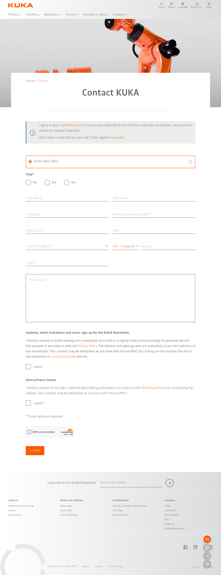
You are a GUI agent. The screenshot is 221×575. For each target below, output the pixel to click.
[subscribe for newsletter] (170, 483)
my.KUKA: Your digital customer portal (129, 506)
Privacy (98, 566)
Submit (35, 450)
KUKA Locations (172, 515)
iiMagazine (169, 524)
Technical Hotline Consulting (20, 506)
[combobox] (67, 246)
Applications (51, 14)
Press (167, 519)
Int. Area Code (118, 252)
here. (121, 138)
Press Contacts (15, 515)
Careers (168, 506)
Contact (30, 81)
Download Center (120, 515)
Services (70, 14)
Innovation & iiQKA (94, 14)
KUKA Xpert (117, 510)
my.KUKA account (72, 125)
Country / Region (34, 252)
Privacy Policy (87, 346)
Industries (31, 14)
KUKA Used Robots (68, 515)
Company (118, 14)
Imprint (86, 566)
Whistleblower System (175, 528)
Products (13, 14)
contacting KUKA (63, 357)
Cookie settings (115, 566)
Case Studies (66, 510)
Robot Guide (66, 506)
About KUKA (170, 510)
